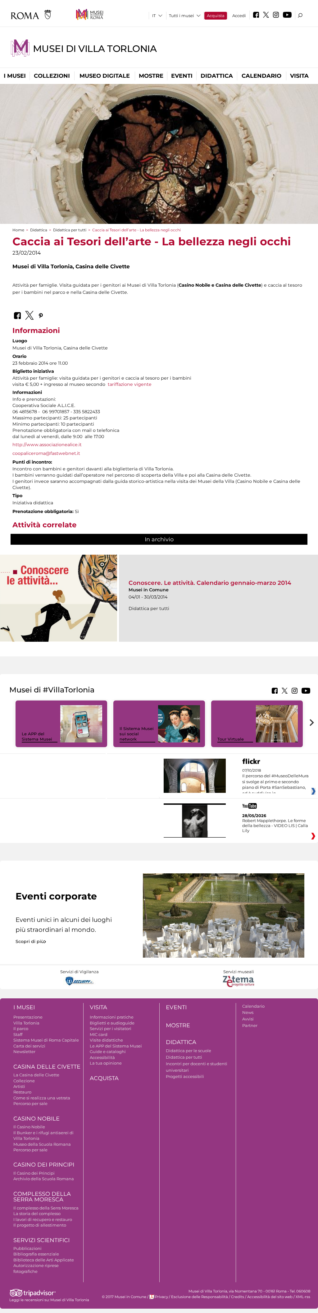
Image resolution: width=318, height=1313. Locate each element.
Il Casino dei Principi (34, 1173)
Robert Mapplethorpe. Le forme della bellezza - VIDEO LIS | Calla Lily (275, 825)
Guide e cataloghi (108, 1051)
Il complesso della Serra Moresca (46, 1207)
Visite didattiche (106, 1040)
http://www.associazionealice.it (47, 444)
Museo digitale (105, 75)
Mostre (151, 75)
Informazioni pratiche (112, 1017)
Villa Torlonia (26, 1022)
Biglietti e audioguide (112, 1022)
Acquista (216, 15)
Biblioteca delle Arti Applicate (43, 1259)
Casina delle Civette (46, 1067)
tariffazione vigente (130, 384)
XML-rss (303, 1297)
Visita (299, 75)
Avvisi (248, 1018)
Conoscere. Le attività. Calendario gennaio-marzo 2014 (210, 582)
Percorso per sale (30, 1103)
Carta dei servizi (29, 1045)
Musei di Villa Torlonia (95, 48)
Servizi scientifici (41, 1240)
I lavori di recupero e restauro (42, 1219)
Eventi (182, 75)
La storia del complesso (37, 1213)
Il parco (20, 1028)
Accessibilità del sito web (270, 1297)
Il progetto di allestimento (39, 1225)
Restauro (22, 1091)
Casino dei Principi (43, 1164)
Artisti (19, 1086)
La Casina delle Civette (36, 1074)
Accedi (239, 15)
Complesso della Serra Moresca (42, 1197)
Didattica (217, 75)
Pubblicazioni (27, 1248)
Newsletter (24, 1051)
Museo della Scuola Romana (42, 1144)
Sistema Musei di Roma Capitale (46, 1040)
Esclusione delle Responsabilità (199, 1297)
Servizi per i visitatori (110, 1028)
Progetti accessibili (185, 1076)
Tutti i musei (181, 15)
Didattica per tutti (69, 230)
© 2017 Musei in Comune (124, 1297)
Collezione (24, 1080)
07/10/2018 (275, 782)
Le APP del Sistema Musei (37, 736)
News (247, 1012)
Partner (249, 1025)
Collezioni (52, 75)
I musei (15, 75)
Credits (237, 1297)
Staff (17, 1034)
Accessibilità (102, 1057)
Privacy (161, 1297)
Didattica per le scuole (188, 1050)
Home (18, 230)
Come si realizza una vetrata (41, 1097)
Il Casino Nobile (29, 1126)
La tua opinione (106, 1063)
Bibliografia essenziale (36, 1253)
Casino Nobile (36, 1118)
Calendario (261, 75)
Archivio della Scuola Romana (43, 1178)
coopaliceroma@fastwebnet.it (46, 453)
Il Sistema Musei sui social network (137, 734)
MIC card (98, 1034)
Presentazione (28, 1017)
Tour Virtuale (230, 739)
